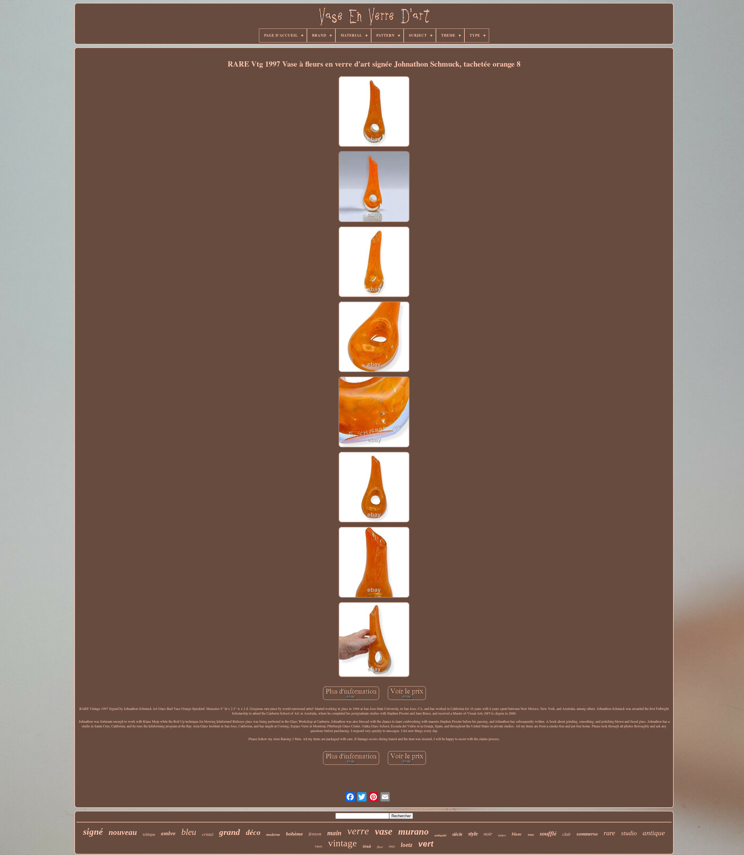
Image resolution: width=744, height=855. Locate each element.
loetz (406, 844)
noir (488, 834)
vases (318, 846)
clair (566, 834)
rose (531, 834)
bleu (188, 832)
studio (629, 833)
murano (413, 831)
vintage (342, 843)
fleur (380, 847)
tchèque (149, 834)
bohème (294, 834)
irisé (367, 846)
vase (383, 831)
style (473, 834)
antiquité (440, 835)
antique (654, 833)
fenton (315, 833)
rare (609, 833)
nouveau (123, 832)
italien (502, 835)
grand (229, 832)
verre (358, 831)
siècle (457, 834)
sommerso (587, 834)
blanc (517, 834)
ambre (168, 833)
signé (93, 832)
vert (425, 843)
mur (392, 846)
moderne (273, 834)
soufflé (548, 833)
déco (253, 832)
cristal (207, 834)
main (334, 833)
